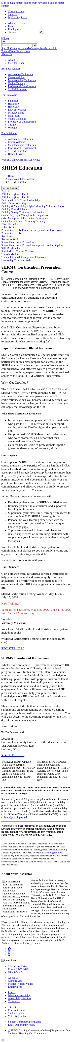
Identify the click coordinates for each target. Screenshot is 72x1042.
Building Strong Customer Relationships (22, 212)
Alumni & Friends (17, 23)
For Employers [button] (9, 95)
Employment (15, 29)
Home (11, 176)
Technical (13, 124)
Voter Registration (17, 1016)
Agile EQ (6, 191)
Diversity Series (9, 224)
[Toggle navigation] (3, 41)
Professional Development (22, 86)
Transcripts (14, 1001)
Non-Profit (13, 115)
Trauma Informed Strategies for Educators (23, 257)
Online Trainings (17, 118)
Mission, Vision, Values (20, 983)
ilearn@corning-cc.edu (16, 817)
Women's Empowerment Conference (20, 159)
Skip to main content (12, 2)
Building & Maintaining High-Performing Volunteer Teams (32, 206)
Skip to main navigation (36, 2)
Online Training (16, 83)
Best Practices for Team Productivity (20, 200)
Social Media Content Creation (17, 251)
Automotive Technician (20, 74)
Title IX (12, 1007)
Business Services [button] (10, 68)
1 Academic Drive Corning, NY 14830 (18, 967)
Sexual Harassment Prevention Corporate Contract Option (32, 245)
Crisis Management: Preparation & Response (25, 218)
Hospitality (14, 106)
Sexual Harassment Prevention (17, 242)
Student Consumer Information (24, 1021)
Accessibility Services (19, 998)
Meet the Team (16, 63)
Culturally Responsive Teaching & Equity (23, 221)
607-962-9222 (15, 972)
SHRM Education (17, 89)
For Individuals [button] (9, 133)
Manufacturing (16, 112)
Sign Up (12, 14)
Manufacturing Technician (22, 80)
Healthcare (13, 103)
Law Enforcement (17, 109)
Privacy (12, 992)
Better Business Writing (13, 203)
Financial (13, 100)
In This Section (10, 188)
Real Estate (7, 236)
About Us (13, 60)
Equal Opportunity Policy (21, 1024)
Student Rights (16, 1013)
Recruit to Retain (10, 239)
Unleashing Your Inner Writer (16, 260)
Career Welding (16, 77)
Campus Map (15, 980)
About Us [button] (6, 54)
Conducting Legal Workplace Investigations (24, 215)
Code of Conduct (17, 1010)
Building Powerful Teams (14, 209)
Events (11, 26)
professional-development (21, 179)
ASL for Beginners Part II (15, 197)
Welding (12, 127)
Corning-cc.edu (16, 11)
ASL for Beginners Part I (14, 194)
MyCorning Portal (17, 17)
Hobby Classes (16, 154)
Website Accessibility (19, 995)
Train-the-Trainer (10, 254)
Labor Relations (9, 227)
